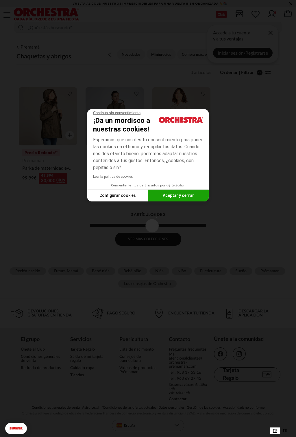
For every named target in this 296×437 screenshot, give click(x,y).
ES (275, 430)
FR (285, 430)
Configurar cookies (117, 195)
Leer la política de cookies (113, 177)
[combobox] (275, 430)
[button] (16, 428)
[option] (285, 430)
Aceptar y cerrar (178, 195)
